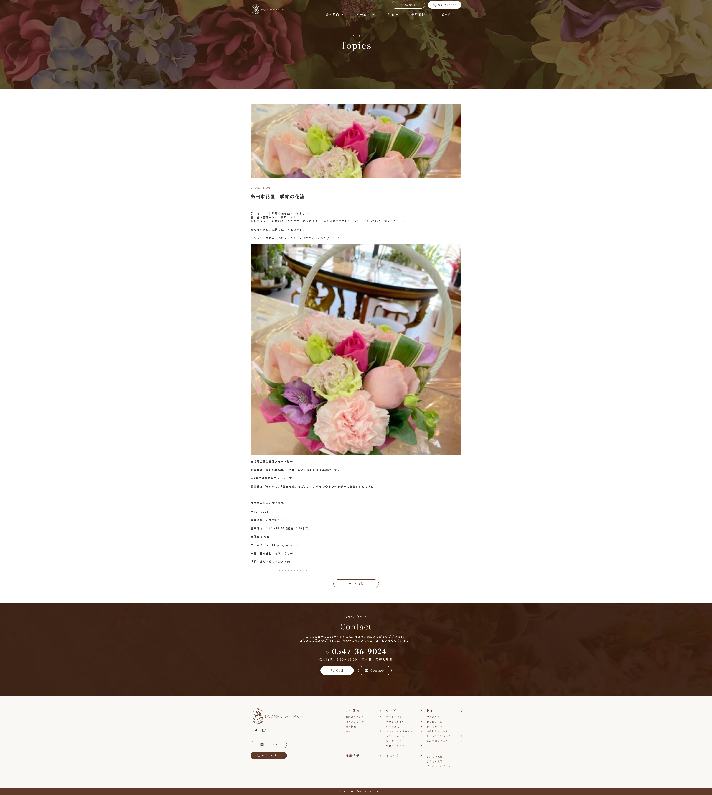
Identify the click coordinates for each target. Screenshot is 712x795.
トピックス (446, 14)
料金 (390, 14)
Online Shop (447, 4)
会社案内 (332, 14)
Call (340, 670)
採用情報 (418, 14)
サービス (363, 14)
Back (358, 583)
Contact (411, 4)
